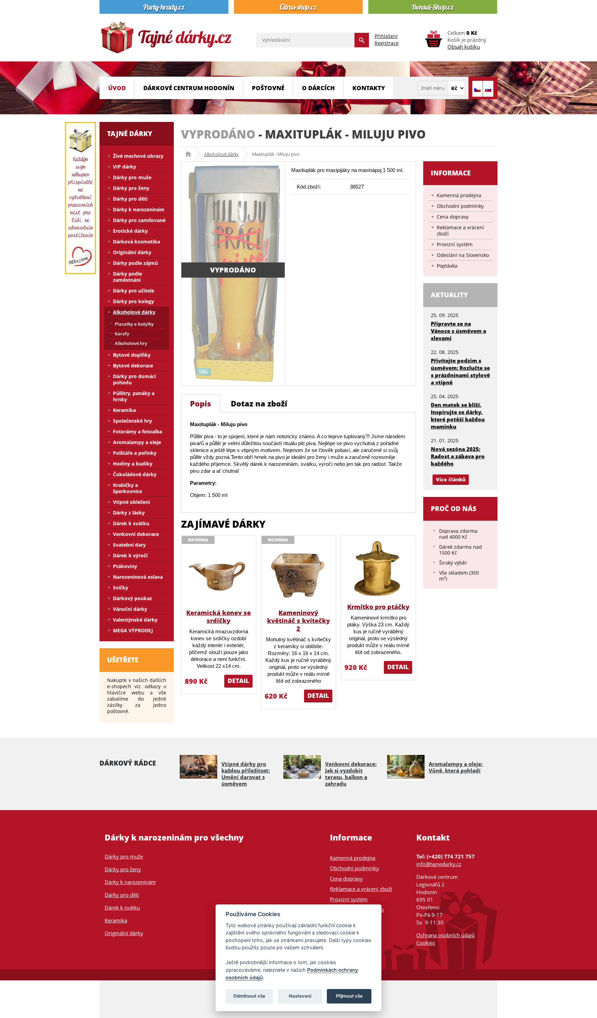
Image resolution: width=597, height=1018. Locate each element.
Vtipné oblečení (131, 502)
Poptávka (447, 265)
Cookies (425, 942)
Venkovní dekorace (136, 534)
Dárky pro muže (132, 177)
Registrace (387, 43)
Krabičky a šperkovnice (127, 488)
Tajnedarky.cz (190, 154)
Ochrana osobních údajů (445, 935)
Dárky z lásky (129, 512)
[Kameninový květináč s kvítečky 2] (298, 574)
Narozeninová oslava (138, 577)
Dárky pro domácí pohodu (134, 379)
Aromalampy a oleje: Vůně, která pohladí (456, 767)
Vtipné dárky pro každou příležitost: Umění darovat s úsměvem (245, 773)
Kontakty (368, 88)
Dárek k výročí (130, 555)
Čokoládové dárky (135, 474)
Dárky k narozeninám (138, 209)
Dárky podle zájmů (135, 263)
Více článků (450, 479)
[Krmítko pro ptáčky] (378, 569)
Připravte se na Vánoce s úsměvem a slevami (458, 331)
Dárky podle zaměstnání (127, 276)
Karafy (122, 333)
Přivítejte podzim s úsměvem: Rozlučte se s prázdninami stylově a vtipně (460, 371)
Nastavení (300, 996)
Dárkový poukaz (132, 598)
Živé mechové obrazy (138, 156)
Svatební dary (129, 544)
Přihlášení (386, 36)
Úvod (117, 88)
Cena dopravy (452, 216)
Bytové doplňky (132, 355)
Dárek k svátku (131, 523)
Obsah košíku (463, 46)
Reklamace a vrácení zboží (460, 230)
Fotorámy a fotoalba (137, 431)
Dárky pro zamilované (139, 220)
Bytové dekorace (133, 365)
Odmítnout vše (249, 996)
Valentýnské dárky (135, 619)
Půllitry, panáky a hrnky (133, 396)
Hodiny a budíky (132, 463)
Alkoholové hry (131, 343)
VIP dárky (124, 166)
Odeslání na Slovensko (463, 255)
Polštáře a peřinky (135, 453)
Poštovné (268, 88)
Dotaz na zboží (259, 403)
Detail (238, 680)
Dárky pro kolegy (133, 301)
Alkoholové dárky (221, 154)
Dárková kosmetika (136, 241)
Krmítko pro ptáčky (378, 607)
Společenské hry (132, 420)
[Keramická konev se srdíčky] (218, 574)
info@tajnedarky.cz (438, 864)
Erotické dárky (130, 231)
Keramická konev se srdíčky (218, 616)
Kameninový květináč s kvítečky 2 (298, 620)
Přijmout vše (349, 996)
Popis (200, 403)
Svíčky (120, 587)
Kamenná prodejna (459, 195)
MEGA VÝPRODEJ (133, 630)
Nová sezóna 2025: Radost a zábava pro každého (458, 456)
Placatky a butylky (134, 324)
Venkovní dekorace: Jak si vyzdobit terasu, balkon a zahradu (351, 773)
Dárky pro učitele (133, 290)
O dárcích (318, 88)
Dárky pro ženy (131, 188)
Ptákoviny (125, 566)
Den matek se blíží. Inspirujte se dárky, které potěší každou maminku (458, 415)
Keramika (124, 410)
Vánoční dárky (130, 609)
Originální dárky (132, 252)
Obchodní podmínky (460, 206)
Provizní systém (455, 244)
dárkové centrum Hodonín (188, 88)
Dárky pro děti (130, 198)
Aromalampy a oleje (137, 442)
